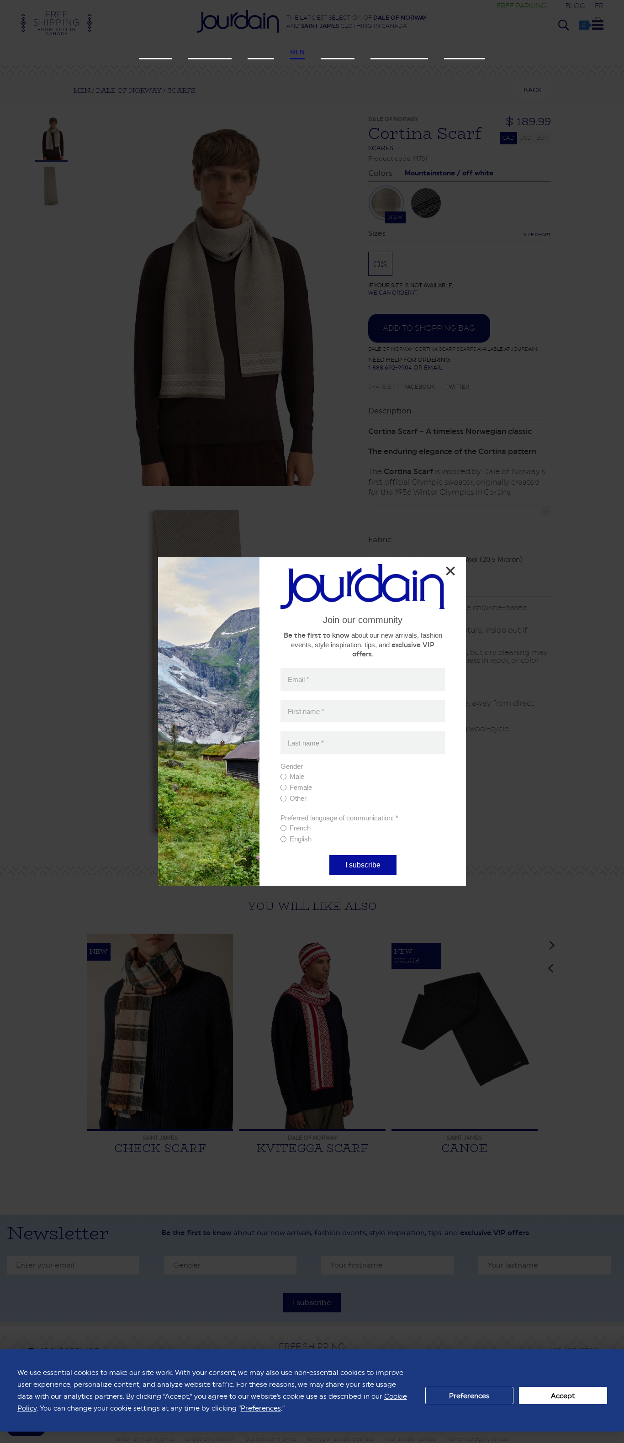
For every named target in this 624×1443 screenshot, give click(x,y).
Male (297, 776)
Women (261, 52)
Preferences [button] (261, 1408)
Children (337, 52)
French (300, 828)
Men (297, 52)
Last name (306, 742)
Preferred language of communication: (339, 817)
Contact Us (464, 52)
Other (298, 798)
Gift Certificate (399, 52)
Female (301, 787)
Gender (291, 766)
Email (298, 679)
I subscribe (363, 865)
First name (306, 711)
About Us (155, 52)
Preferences (469, 1396)
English (301, 839)
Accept (563, 1396)
